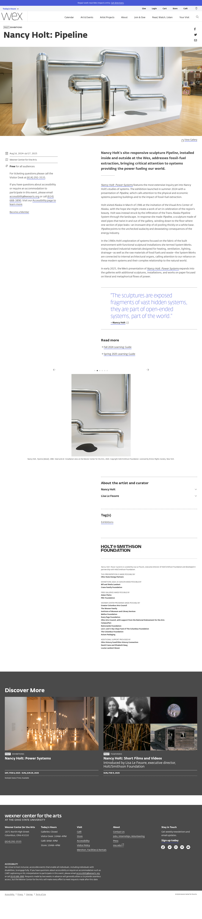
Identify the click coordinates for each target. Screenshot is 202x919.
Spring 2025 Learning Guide (119, 354)
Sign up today (170, 840)
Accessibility (83, 840)
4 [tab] (102, 370)
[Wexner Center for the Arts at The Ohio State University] (33, 819)
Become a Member (19, 212)
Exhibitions (107, 522)
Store (175, 9)
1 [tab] (94, 370)
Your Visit (184, 17)
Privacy (20, 894)
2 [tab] (97, 370)
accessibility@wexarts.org (24, 196)
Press (115, 840)
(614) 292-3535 (36, 177)
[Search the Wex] (197, 17)
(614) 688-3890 (17, 876)
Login (154, 9)
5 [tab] (104, 370)
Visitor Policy (83, 845)
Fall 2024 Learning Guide (118, 347)
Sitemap (29, 894)
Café (185, 9)
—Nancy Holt (118, 323)
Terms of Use (41, 894)
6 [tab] (107, 370)
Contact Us (118, 831)
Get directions (117, 3)
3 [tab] (99, 370)
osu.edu (117, 845)
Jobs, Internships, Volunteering (129, 836)
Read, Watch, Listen (162, 17)
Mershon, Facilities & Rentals (91, 849)
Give (144, 9)
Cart (165, 9)
